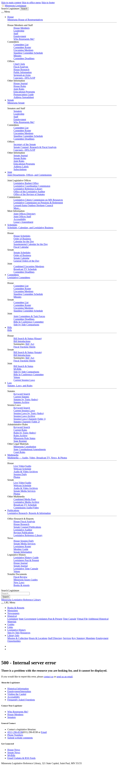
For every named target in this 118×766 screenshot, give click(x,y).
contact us (48, 676)
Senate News (13, 752)
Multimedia (12, 455)
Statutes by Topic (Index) (26, 399)
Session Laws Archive (24, 416)
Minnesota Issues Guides (26, 579)
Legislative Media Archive (26, 502)
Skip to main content (11, 2)
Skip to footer (48, 2)
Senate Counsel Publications (27, 527)
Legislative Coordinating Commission (32, 186)
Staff (16, 33)
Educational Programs (24, 91)
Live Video (19, 466)
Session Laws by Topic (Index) (29, 413)
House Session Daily (24, 541)
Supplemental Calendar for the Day (31, 244)
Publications (13, 510)
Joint (9, 172)
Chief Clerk (19, 64)
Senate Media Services (24, 491)
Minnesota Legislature (15, 5)
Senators (18, 111)
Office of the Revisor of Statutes (29, 194)
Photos (17, 477)
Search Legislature (10, 8)
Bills (9, 327)
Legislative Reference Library (28, 188)
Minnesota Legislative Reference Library (21, 599)
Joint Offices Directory (25, 213)
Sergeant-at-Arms (22, 75)
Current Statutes (21, 396)
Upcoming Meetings (23, 50)
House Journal (21, 83)
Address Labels (21, 166)
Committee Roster (22, 47)
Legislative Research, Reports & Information (29, 513)
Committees (13, 274)
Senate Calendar (21, 258)
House (10, 17)
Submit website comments (20, 737)
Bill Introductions (22, 341)
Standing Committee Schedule (28, 53)
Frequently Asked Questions (21, 699)
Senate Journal (21, 155)
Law (9, 383)
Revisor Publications (23, 532)
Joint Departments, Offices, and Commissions (29, 175)
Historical (12, 616)
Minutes (17, 55)
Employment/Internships (19, 691)
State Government (27, 619)
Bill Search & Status (23, 366)
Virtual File (82, 619)
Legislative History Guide (26, 557)
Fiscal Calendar (21, 247)
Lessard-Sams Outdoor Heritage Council (33, 205)
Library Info (13, 635)
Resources (25, 632)
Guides (10, 624)
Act (32, 344)
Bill (27, 344)
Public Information (23, 72)
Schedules (12, 225)
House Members (22, 28)
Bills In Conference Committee (29, 322)
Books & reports (22, 585)
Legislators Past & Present (26, 560)
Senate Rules (20, 158)
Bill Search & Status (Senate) (28, 352)
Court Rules (19, 452)
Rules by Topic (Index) (25, 432)
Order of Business (22, 238)
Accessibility (20, 219)
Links (10, 627)
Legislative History (16, 630)
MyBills (17, 369)
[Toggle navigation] (2, 12)
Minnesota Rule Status (24, 438)
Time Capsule (69, 619)
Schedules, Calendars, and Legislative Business (30, 227)
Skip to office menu (31, 2)
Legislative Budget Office (26, 183)
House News (13, 749)
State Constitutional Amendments (30, 449)
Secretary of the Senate (25, 144)
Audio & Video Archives (26, 471)
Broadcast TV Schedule (25, 269)
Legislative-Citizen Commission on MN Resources (38, 200)
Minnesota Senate (16, 103)
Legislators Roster (22, 546)
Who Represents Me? (24, 39)
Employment (20, 36)
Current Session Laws (24, 380)
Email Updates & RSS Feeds (21, 758)
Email (44, 732)
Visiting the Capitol (16, 694)
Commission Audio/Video (26, 507)
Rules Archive (20, 435)
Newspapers (13, 613)
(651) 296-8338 (15, 732)
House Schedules (22, 236)
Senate (10, 100)
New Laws (19, 582)
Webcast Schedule (22, 468)
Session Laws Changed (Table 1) (30, 419)
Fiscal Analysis (21, 66)
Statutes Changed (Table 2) (27, 421)
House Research (21, 69)
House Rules (20, 86)
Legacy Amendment (23, 222)
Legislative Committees (18, 277)
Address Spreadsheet (24, 97)
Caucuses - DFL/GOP (24, 78)
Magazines (12, 610)
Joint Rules (19, 89)
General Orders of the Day (26, 261)
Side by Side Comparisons (26, 324)
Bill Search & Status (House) (28, 338)
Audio (28, 466)
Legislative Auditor (23, 529)
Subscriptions (20, 169)
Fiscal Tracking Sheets (24, 346)
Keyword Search (22, 394)
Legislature (12, 619)
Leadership (19, 30)
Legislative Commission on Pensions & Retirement (38, 202)
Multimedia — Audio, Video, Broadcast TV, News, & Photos (37, 457)
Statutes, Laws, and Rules (19, 385)
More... (17, 208)
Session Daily (20, 474)
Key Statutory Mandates (83, 638)
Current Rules (20, 430)
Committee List (21, 44)
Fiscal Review (20, 577)
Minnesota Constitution (25, 446)
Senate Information (23, 552)
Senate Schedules (22, 252)
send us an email (65, 676)
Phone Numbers (15, 735)
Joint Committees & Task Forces (29, 316)
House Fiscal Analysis (24, 521)
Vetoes (17, 377)
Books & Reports (15, 607)
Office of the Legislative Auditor (29, 191)
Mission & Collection (17, 638)
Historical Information (18, 688)
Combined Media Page (25, 499)
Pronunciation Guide (24, 94)
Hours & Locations (38, 638)
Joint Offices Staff (22, 216)
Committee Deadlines (24, 58)
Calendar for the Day (24, 241)
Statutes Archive (21, 402)
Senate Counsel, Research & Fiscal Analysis (35, 147)
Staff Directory (55, 638)
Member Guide (21, 549)
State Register (20, 441)
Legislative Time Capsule (26, 568)
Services (67, 638)
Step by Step (13, 632)
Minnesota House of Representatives (25, 19)
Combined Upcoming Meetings (29, 266)
